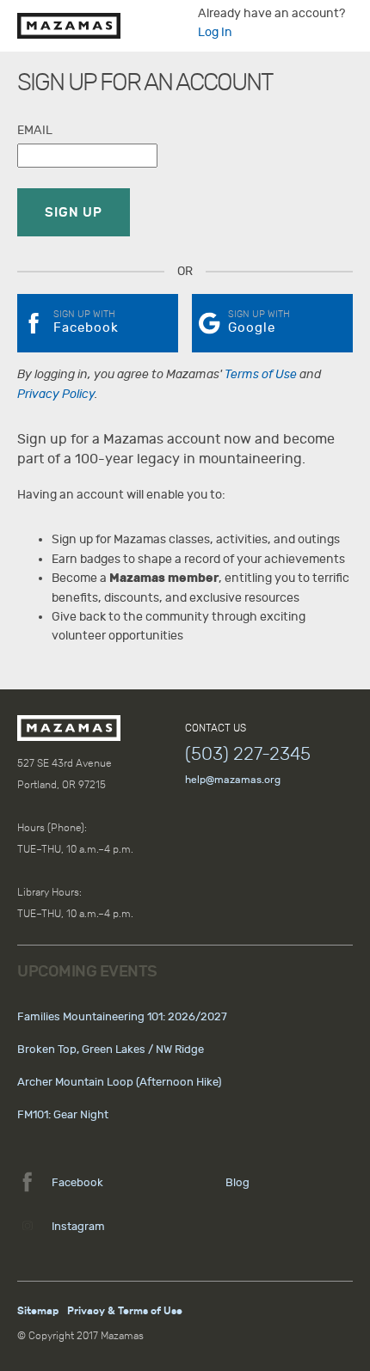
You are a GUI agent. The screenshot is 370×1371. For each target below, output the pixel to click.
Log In (215, 32)
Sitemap (38, 1311)
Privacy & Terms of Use (124, 1311)
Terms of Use (261, 374)
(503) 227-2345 (248, 754)
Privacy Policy (56, 394)
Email (34, 130)
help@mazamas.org (233, 780)
